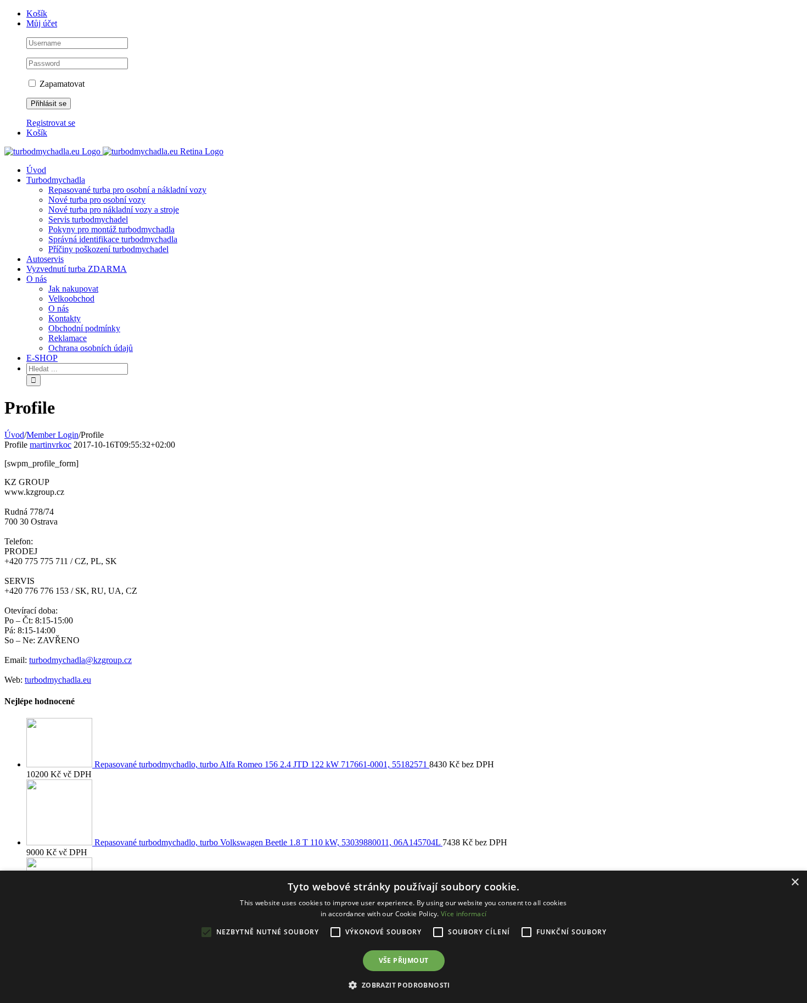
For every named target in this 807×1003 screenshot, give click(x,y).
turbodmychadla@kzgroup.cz (80, 660)
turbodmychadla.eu (58, 679)
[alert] (403, 937)
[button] (403, 984)
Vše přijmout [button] (404, 960)
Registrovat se (50, 122)
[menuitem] (414, 14)
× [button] (795, 882)
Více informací (463, 913)
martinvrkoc (50, 444)
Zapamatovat (61, 83)
